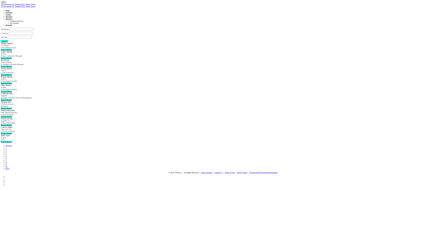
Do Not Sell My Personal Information (263, 173)
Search (4, 41)
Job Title (4, 37)
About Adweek (206, 173)
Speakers (9, 12)
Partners (9, 17)
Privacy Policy (242, 173)
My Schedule (14, 23)
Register (9, 25)
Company (4, 33)
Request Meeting (6, 50)
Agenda (8, 14)
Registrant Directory (17, 21)
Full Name (5, 29)
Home (8, 10)
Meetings (9, 19)
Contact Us (218, 173)
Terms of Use (230, 173)
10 (6, 167)
